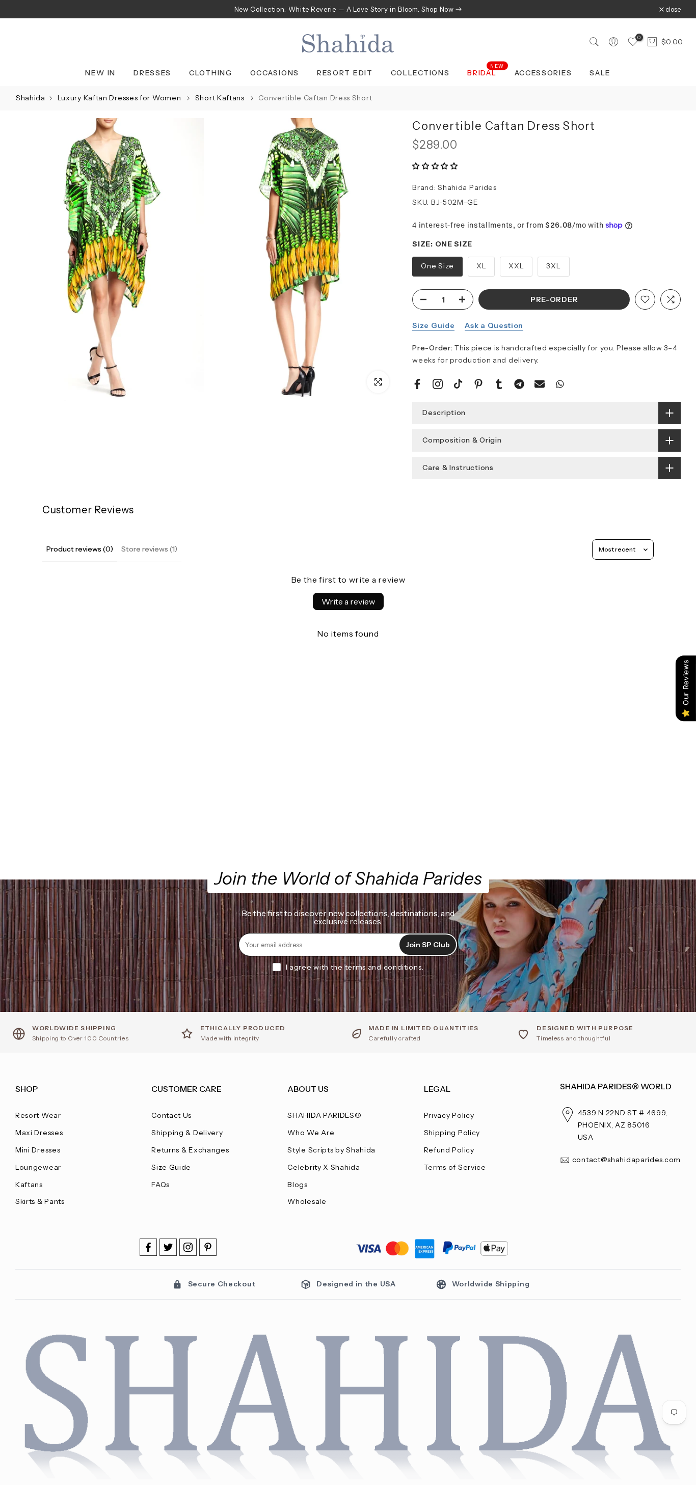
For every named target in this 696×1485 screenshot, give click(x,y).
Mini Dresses (37, 1149)
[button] (435, 166)
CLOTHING (210, 72)
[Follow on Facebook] (148, 1247)
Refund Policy (449, 1149)
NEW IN (100, 72)
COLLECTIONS (420, 72)
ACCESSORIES (543, 72)
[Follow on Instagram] (188, 1247)
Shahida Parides (467, 187)
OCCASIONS (274, 72)
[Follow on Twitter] (168, 1247)
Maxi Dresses (39, 1132)
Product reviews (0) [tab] (79, 549)
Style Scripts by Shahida (331, 1149)
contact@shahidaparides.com (626, 1159)
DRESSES (152, 72)
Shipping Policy (452, 1132)
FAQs (160, 1184)
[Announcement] (348, 9)
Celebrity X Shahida (323, 1167)
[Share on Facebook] (417, 384)
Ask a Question (494, 325)
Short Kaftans (221, 97)
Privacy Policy (449, 1115)
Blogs (297, 1184)
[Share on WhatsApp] (560, 384)
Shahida (30, 97)
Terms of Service (455, 1167)
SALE (600, 72)
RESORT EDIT (345, 72)
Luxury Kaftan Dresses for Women (120, 97)
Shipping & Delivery (187, 1132)
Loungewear (38, 1167)
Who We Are (310, 1132)
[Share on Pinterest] (478, 384)
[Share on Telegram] (519, 384)
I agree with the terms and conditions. (355, 967)
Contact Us (171, 1115)
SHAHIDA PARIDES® (324, 1115)
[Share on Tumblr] (499, 384)
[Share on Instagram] (438, 384)
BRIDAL (485, 72)
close (28, 9)
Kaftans (29, 1184)
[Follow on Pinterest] (208, 1247)
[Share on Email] (539, 384)
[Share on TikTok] (458, 384)
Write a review (348, 601)
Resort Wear (38, 1115)
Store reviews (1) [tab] (149, 549)
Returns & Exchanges (190, 1149)
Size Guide (433, 325)
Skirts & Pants (40, 1201)
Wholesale (306, 1201)
